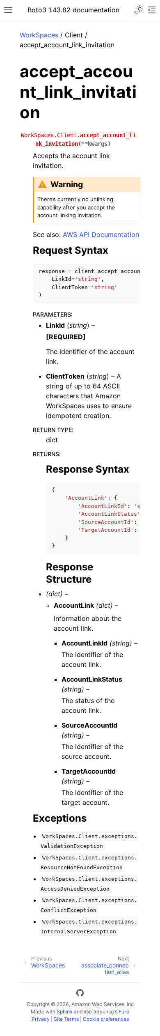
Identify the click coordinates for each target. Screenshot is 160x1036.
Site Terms (66, 1019)
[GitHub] (80, 994)
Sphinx (65, 1011)
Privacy (41, 1019)
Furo (124, 1011)
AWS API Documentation (101, 234)
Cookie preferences (106, 1019)
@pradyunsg (99, 1011)
